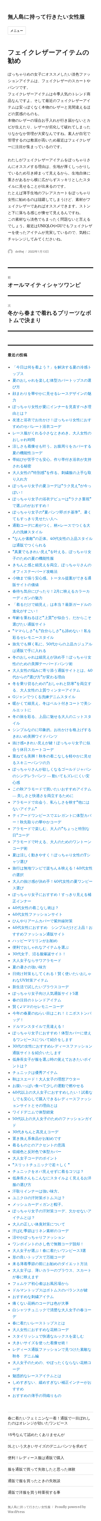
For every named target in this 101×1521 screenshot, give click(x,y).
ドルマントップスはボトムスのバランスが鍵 (50, 1290)
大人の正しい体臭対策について (38, 1224)
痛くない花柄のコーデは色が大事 (40, 1303)
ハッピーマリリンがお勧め (35, 940)
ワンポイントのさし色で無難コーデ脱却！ (48, 1244)
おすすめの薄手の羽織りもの (36, 1395)
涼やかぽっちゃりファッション (38, 1237)
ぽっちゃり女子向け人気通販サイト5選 (45, 993)
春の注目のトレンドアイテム (36, 1000)
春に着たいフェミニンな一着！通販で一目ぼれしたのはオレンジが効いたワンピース (49, 1420)
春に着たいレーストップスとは (38, 1323)
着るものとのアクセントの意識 (38, 1145)
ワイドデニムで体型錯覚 (33, 1112)
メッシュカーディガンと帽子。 (38, 1204)
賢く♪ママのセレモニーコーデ (38, 1006)
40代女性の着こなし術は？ (35, 907)
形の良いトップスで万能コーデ (38, 1257)
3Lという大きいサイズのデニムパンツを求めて (47, 1446)
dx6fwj (19, 251)
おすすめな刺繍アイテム (33, 1296)
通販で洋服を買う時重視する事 (34, 1492)
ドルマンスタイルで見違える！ (38, 1026)
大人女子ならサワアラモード (36, 960)
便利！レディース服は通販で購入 (36, 1457)
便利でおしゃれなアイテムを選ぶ (40, 947)
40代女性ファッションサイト (37, 914)
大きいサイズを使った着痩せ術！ (40, 1342)
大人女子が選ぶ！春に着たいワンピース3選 (49, 1250)
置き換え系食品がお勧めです (36, 1138)
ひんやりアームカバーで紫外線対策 (42, 920)
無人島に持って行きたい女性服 (46, 16)
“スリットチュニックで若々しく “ (41, 1164)
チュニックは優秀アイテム (35, 1072)
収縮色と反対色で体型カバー (36, 1151)
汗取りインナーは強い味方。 (36, 1191)
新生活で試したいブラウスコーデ (40, 986)
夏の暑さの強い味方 (29, 967)
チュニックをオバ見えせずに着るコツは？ (48, 1171)
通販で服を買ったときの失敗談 (34, 1480)
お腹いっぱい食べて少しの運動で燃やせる (48, 1085)
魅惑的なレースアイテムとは (36, 1375)
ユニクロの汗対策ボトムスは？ (38, 1197)
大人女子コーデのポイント (35, 1158)
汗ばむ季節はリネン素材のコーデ (40, 1230)
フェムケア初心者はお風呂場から (40, 1283)
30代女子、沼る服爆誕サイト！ (39, 953)
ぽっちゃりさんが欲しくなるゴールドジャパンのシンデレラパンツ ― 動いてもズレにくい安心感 (51, 776)
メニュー (16, 30)
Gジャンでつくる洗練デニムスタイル (43, 696)
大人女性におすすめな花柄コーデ (40, 1329)
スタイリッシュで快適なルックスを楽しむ (48, 1336)
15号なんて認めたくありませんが (36, 1434)
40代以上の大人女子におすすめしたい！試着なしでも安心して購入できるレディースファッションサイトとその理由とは (52, 1099)
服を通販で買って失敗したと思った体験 (41, 1469)
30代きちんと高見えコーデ (35, 1131)
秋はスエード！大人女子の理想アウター (46, 1079)
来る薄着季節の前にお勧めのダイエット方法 (50, 1263)
